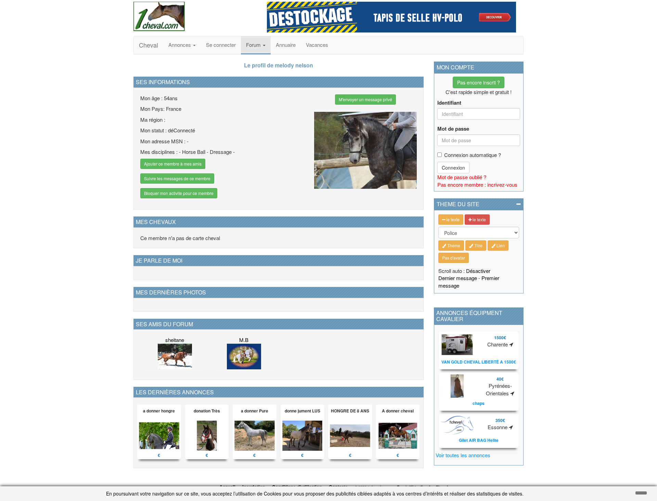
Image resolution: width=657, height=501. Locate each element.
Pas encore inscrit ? (478, 82)
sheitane (174, 339)
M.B (243, 339)
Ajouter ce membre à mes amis (173, 164)
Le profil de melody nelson (278, 65)
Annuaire (286, 44)
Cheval (148, 44)
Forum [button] (254, 44)
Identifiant (449, 102)
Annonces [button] (180, 44)
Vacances (317, 44)
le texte (452, 219)
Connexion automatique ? (472, 154)
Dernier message (457, 277)
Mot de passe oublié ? (461, 177)
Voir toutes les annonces (463, 455)
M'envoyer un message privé (365, 99)
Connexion (453, 167)
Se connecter (221, 44)
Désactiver (478, 270)
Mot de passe (453, 128)
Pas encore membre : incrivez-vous (477, 184)
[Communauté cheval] (195, 16)
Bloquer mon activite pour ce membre (179, 193)
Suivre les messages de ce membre (177, 178)
